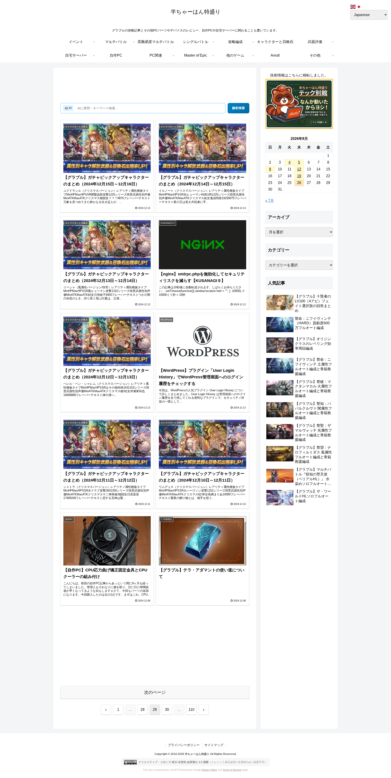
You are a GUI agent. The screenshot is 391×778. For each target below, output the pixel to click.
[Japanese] (359, 6)
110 (191, 709)
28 (143, 709)
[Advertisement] (154, 86)
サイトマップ (213, 745)
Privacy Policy (209, 769)
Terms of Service (232, 769)
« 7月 (269, 201)
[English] (353, 6)
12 (299, 169)
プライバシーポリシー (184, 745)
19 (299, 176)
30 (167, 709)
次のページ (155, 692)
